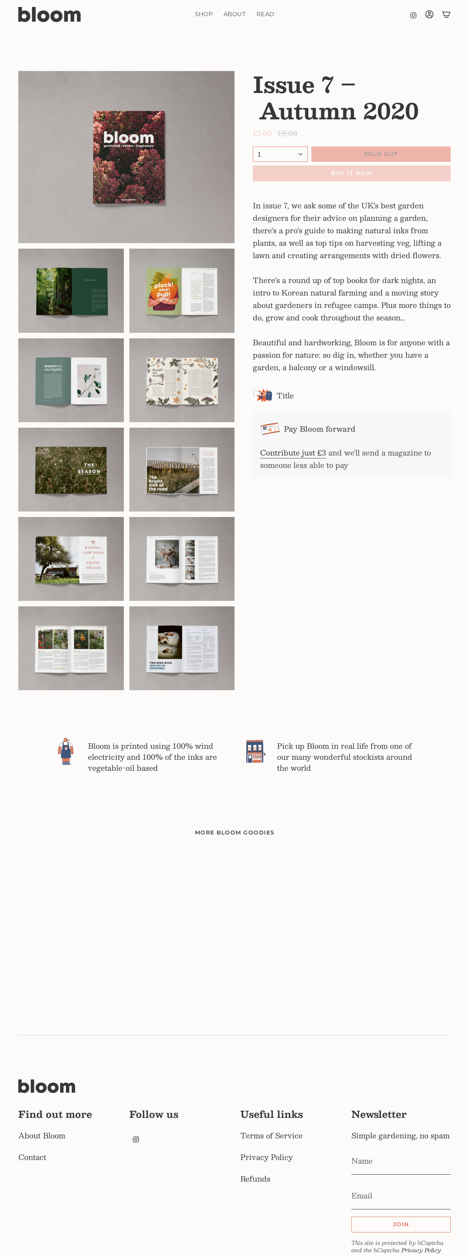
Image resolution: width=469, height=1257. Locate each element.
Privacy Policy (266, 1157)
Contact (32, 1157)
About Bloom (41, 1135)
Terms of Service (271, 1135)
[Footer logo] (46, 1086)
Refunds (255, 1178)
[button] (203, 14)
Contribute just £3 (293, 452)
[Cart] (446, 14)
